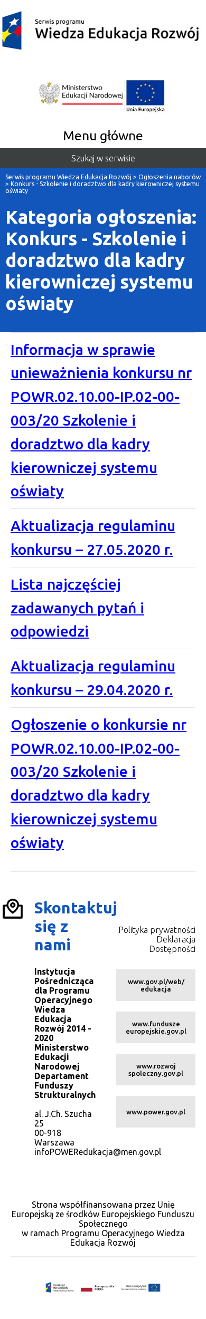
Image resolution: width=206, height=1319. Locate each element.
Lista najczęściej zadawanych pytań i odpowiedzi (77, 608)
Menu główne (103, 135)
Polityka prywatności (156, 930)
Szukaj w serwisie (103, 158)
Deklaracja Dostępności (172, 944)
